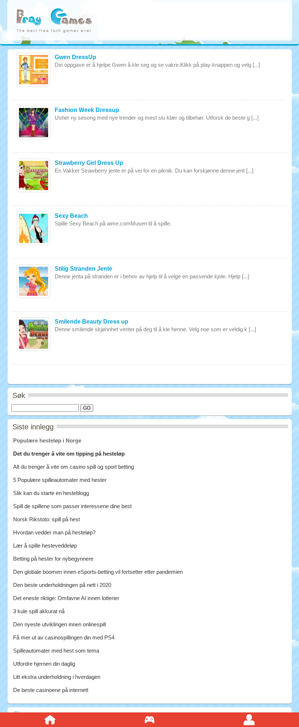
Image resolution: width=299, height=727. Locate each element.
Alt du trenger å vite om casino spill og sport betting (73, 467)
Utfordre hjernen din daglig (44, 664)
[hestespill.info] (54, 21)
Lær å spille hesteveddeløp (45, 545)
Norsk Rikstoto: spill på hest (46, 519)
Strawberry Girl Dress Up (89, 163)
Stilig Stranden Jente (83, 269)
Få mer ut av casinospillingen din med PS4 (63, 637)
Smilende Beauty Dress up (91, 321)
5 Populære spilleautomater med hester (59, 480)
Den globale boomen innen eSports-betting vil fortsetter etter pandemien (98, 572)
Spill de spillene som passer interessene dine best (72, 506)
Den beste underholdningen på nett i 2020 (62, 585)
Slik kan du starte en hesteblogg (51, 493)
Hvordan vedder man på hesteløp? (54, 532)
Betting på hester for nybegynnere (53, 559)
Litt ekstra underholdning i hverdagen (56, 677)
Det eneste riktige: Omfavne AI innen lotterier (66, 598)
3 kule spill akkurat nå (39, 611)
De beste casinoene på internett (50, 690)
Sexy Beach (71, 216)
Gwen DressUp (75, 57)
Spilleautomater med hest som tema (56, 650)
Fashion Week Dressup (87, 110)
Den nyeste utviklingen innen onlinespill (59, 624)
